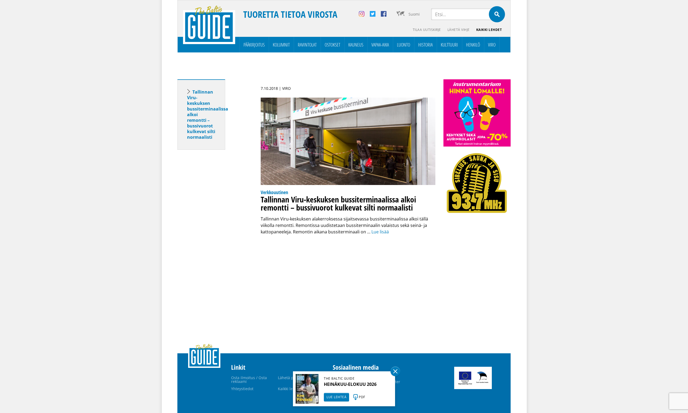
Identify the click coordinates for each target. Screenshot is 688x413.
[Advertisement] (211, 238)
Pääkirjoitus (254, 44)
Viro (492, 44)
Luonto (403, 44)
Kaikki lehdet (489, 29)
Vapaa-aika (380, 44)
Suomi (414, 14)
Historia (425, 44)
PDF (362, 397)
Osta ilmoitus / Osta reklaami (249, 379)
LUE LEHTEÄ (336, 397)
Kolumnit (281, 44)
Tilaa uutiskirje (427, 29)
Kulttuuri (449, 44)
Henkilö (473, 44)
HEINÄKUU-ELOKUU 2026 (350, 384)
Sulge (395, 371)
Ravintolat (307, 44)
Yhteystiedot (242, 388)
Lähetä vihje (458, 29)
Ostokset (332, 44)
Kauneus (355, 44)
